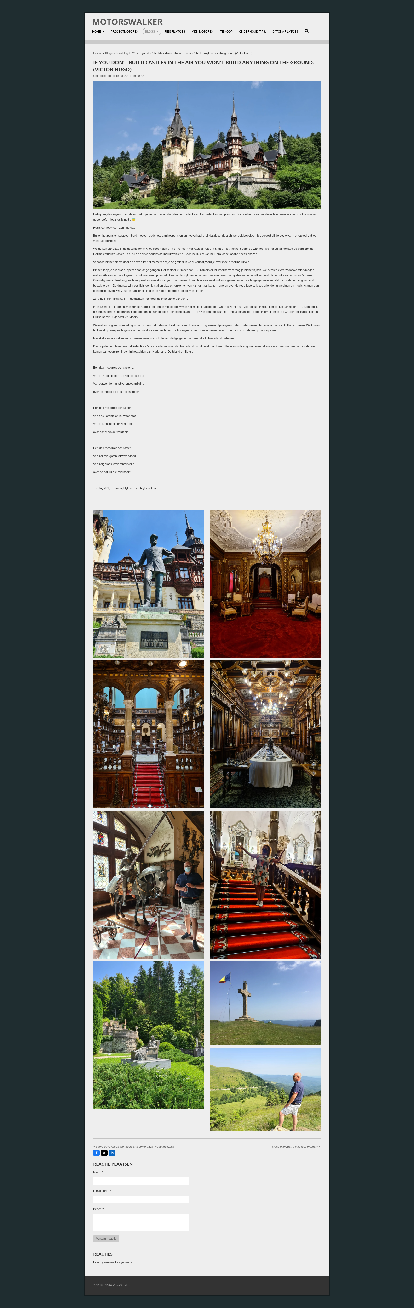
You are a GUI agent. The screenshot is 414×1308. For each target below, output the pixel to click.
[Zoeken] (306, 31)
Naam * (98, 1172)
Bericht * (98, 1209)
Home (97, 53)
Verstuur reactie (106, 1238)
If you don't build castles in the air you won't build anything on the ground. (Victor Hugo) (196, 53)
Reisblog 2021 (126, 53)
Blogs (109, 53)
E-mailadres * (102, 1190)
